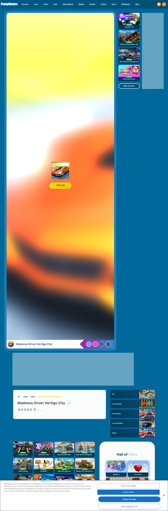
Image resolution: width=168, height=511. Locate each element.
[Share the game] (102, 344)
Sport (114, 4)
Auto (36, 4)
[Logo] (9, 4)
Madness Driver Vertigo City (50, 396)
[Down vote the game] (95, 344)
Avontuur (25, 4)
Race (33, 396)
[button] (159, 4)
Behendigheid (68, 4)
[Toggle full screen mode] (108, 344)
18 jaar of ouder (129, 499)
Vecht (46, 4)
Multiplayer (126, 4)
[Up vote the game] (89, 344)
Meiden (81, 4)
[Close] (164, 495)
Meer (137, 4)
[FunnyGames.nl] (18, 396)
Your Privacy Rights (128, 486)
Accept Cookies (128, 492)
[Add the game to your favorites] (69, 403)
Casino (103, 4)
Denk (55, 4)
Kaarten (92, 4)
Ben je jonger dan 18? (129, 506)
